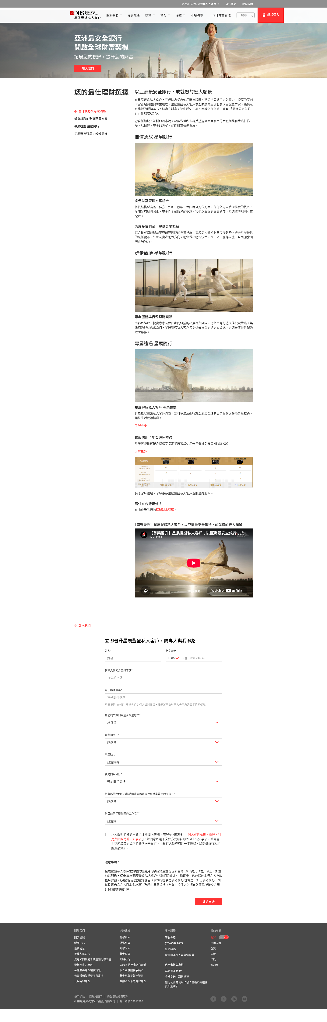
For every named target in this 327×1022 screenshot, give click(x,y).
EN (221, 937)
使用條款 (79, 996)
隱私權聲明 (96, 996)
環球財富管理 (165, 510)
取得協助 (247, 4)
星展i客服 (170, 949)
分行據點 (231, 4)
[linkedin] (234, 999)
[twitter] (224, 999)
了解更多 (141, 425)
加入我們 (88, 68)
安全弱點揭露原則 (117, 996)
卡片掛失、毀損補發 (177, 976)
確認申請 (208, 901)
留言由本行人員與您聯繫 (179, 955)
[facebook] (213, 999)
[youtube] (244, 999)
